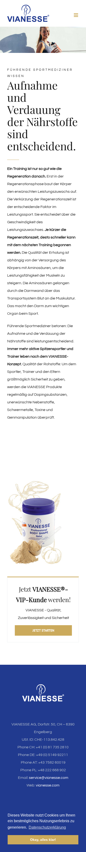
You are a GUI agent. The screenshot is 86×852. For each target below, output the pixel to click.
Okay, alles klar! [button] (43, 840)
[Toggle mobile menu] (76, 15)
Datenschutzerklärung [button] (47, 827)
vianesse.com (47, 785)
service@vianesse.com (48, 778)
